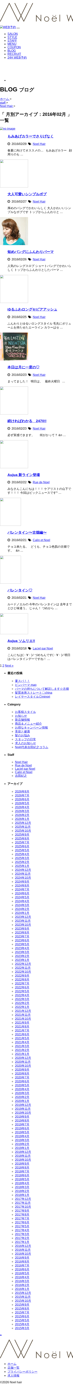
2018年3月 (22, 1187)
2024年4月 (22, 901)
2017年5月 (22, 1226)
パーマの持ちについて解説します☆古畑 (42, 688)
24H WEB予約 (17, 57)
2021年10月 (23, 1018)
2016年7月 (22, 1265)
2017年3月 (22, 1234)
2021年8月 (22, 1026)
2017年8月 (22, 1214)
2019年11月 (23, 1108)
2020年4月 (22, 1089)
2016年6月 (22, 1269)
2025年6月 (22, 846)
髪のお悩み (22, 735)
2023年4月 (22, 948)
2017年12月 (23, 1198)
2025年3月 (22, 858)
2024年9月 (22, 881)
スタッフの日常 (25, 739)
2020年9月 (22, 1069)
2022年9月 (22, 975)
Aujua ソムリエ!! (21, 641)
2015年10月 (23, 1300)
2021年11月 (23, 1014)
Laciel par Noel (43, 648)
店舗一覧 (13, 1367)
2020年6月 (22, 1081)
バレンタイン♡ (19, 590)
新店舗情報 (22, 719)
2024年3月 (22, 905)
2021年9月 (22, 1022)
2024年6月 (22, 893)
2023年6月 (22, 940)
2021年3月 (22, 1046)
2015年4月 (22, 1324)
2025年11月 (23, 826)
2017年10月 (23, 1206)
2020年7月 (22, 1077)
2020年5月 (22, 1085)
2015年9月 (22, 1304)
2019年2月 (22, 1144)
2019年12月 (23, 1104)
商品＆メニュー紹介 (28, 723)
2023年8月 (22, 932)
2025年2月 (22, 862)
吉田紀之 (21, 775)
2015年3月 (22, 1328)
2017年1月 (22, 1242)
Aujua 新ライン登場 (23, 475)
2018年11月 (23, 1155)
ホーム (11, 1363)
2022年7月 (22, 983)
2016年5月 (22, 1273)
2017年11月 (23, 1202)
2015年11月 (23, 1296)
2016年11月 (23, 1249)
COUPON (14, 47)
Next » (9, 665)
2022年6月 (22, 987)
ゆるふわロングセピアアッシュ (32, 309)
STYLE (12, 37)
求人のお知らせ (25, 743)
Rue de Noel (41, 482)
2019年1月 (22, 1148)
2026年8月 (22, 791)
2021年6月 (22, 1034)
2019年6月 (22, 1128)
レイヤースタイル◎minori (32, 696)
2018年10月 (23, 1159)
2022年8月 (22, 979)
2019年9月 (22, 1116)
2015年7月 (22, 1312)
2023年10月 (23, 924)
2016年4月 (22, 1277)
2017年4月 (22, 1230)
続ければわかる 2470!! (26, 421)
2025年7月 (22, 842)
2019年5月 (22, 1132)
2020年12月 (23, 1057)
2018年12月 (23, 1151)
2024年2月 (22, 909)
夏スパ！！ (22, 680)
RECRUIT (14, 54)
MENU (11, 44)
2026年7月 (22, 795)
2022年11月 (23, 967)
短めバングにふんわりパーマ (30, 252)
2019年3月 (22, 1140)
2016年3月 (22, 1281)
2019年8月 (22, 1120)
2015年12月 (23, 1292)
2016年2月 (22, 1285)
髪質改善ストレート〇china (33, 692)
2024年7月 (22, 889)
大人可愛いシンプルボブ (27, 194)
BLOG (11, 50)
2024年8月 (22, 885)
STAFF (12, 40)
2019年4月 (22, 1136)
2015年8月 (22, 1308)
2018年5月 (22, 1179)
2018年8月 (22, 1167)
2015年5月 (22, 1320)
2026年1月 (22, 819)
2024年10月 (23, 877)
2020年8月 (22, 1073)
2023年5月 (22, 944)
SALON (12, 33)
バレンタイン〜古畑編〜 (27, 532)
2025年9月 (22, 834)
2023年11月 (23, 920)
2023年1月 (22, 960)
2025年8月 (22, 838)
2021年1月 (22, 1054)
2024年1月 (22, 913)
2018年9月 (22, 1163)
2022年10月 (23, 971)
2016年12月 (23, 1245)
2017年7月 (22, 1218)
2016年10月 (23, 1253)
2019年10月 (23, 1112)
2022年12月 (23, 963)
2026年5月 (22, 803)
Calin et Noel (41, 540)
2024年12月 (23, 869)
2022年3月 (22, 999)
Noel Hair (39, 143)
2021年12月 (23, 1010)
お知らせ (21, 715)
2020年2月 (22, 1097)
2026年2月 (22, 815)
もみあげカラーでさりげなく (30, 136)
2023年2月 (22, 956)
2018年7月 (22, 1171)
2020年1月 (22, 1101)
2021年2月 (22, 1050)
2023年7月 (22, 936)
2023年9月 (22, 928)
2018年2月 (22, 1191)
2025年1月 (22, 866)
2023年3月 (22, 952)
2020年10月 (23, 1065)
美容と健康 (22, 731)
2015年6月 (22, 1316)
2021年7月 (22, 1030)
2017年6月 (22, 1222)
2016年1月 (22, 1289)
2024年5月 (22, 897)
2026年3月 (22, 811)
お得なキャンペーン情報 (31, 727)
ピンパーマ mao (25, 684)
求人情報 (13, 1375)
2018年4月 (22, 1183)
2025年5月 (22, 850)
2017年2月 (22, 1238)
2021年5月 (22, 1038)
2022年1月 (22, 1007)
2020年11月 (23, 1061)
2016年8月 (22, 1261)
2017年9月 (22, 1210)
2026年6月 (22, 799)
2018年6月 (22, 1175)
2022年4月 (22, 995)
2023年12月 (23, 916)
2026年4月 (22, 807)
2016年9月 (22, 1257)
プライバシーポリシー (22, 1371)
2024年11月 (23, 873)
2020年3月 (22, 1093)
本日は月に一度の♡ (23, 367)
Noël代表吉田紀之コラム (31, 747)
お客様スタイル (25, 711)
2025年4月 (22, 854)
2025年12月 (23, 822)
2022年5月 (22, 991)
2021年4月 (22, 1042)
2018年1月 (22, 1195)
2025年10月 (23, 830)
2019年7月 (22, 1124)
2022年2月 (22, 1003)
